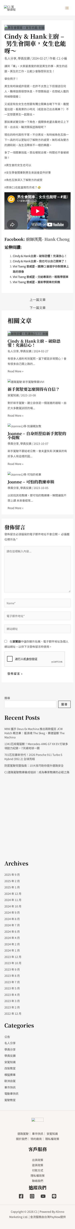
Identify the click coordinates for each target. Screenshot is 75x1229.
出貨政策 (37, 1160)
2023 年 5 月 (12, 988)
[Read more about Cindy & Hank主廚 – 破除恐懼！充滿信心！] (28, 333)
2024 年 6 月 (12, 931)
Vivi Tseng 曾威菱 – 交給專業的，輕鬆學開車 (40, 277)
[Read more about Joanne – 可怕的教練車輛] (24, 474)
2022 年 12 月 (12, 1013)
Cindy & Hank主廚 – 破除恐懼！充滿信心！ (40, 256)
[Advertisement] (37, 816)
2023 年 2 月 (12, 1007)
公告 (7, 1037)
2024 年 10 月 (12, 906)
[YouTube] (43, 1196)
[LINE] (54, 1196)
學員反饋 (24, 58)
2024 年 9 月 (12, 912)
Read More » (15, 371)
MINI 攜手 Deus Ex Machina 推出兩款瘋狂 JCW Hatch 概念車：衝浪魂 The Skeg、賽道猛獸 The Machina (34, 733)
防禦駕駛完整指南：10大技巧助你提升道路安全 (34, 765)
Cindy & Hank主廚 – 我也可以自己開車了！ (40, 261)
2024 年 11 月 (12, 900)
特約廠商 (36, 1139)
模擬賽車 (10, 1075)
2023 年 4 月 (12, 995)
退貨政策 (37, 1165)
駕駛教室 (10, 1100)
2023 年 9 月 (12, 969)
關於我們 (21, 1139)
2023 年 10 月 (12, 963)
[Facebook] (21, 1196)
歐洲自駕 (10, 1081)
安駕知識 (13, 395)
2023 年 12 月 (12, 957)
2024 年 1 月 (12, 950)
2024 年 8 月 (12, 919)
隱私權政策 (52, 1139)
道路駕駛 (23, 1134)
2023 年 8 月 (12, 976)
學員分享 (13, 443)
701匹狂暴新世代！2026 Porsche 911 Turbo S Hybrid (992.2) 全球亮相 (33, 757)
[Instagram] (32, 1196)
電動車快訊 (11, 1093)
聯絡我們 (37, 1181)
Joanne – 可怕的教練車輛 (31, 482)
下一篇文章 (38, 307)
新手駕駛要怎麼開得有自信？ (34, 389)
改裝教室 (10, 1068)
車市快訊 (10, 1087)
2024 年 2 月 (12, 944)
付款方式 (37, 1170)
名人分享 (10, 58)
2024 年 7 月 (12, 925)
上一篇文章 (38, 299)
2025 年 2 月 (12, 881)
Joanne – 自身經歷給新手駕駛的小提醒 (37, 435)
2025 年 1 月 (12, 887)
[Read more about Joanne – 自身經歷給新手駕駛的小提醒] (24, 426)
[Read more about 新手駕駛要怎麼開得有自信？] (26, 381)
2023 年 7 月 (12, 982)
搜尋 (7, 698)
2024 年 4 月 (12, 938)
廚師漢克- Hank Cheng (48, 239)
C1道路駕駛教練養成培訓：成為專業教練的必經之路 (36, 772)
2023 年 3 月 (12, 1001)
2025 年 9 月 (12, 875)
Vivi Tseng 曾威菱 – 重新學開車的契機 (36, 282)
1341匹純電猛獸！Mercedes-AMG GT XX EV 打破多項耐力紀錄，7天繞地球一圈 (36, 746)
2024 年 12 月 (12, 894)
